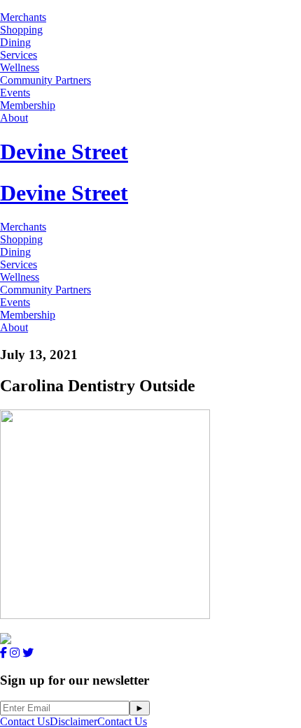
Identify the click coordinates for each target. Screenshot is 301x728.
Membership (27, 105)
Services (18, 55)
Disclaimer (73, 721)
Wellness (19, 67)
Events (15, 93)
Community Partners (45, 80)
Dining (15, 42)
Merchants (23, 17)
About (14, 118)
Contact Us (25, 721)
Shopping (21, 30)
